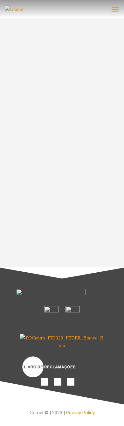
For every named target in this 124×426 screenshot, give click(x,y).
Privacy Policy (80, 413)
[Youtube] (57, 382)
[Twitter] (70, 382)
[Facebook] (44, 382)
